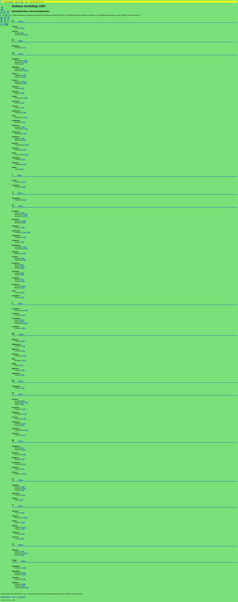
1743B (22, 69)
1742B (25, 60)
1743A (21, 33)
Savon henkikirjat (8, 2)
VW (6, 24)
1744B (22, 522)
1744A (22, 28)
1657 (26, 2)
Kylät (13, 597)
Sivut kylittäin (21, 597)
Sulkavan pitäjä (19, 2)
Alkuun (20, 21)
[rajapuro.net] (1, 2)
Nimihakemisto (6, 597)
